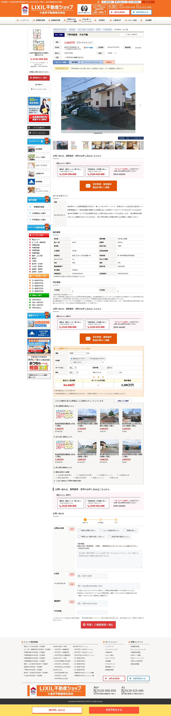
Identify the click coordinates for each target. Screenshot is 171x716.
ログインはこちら (38, 133)
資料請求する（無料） (40, 78)
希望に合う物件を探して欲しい (92, 537)
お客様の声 (117, 20)
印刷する (39, 84)
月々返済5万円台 (37, 283)
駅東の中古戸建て (81, 478)
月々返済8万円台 (37, 291)
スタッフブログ (41, 165)
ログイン (148, 2)
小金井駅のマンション (106, 475)
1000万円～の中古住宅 (62, 664)
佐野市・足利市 (37, 272)
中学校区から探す (39, 220)
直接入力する (78, 362)
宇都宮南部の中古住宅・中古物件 (34, 661)
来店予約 (135, 2)
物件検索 (109, 2)
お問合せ (109, 62)
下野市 (34, 261)
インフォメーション (111, 649)
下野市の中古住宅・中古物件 (33, 670)
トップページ (24, 20)
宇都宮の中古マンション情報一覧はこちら (38, 376)
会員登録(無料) (60, 393)
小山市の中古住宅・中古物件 (33, 675)
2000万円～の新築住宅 (62, 652)
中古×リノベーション (137, 658)
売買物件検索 (40, 20)
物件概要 (75, 62)
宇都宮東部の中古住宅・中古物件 (34, 658)
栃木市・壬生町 (37, 264)
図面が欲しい (132, 530)
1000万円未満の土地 (61, 673)
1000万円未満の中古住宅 (62, 661)
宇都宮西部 (36, 248)
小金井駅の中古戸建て (85, 475)
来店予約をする (142, 12)
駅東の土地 (114, 478)
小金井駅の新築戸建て (65, 475)
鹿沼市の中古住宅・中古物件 (33, 667)
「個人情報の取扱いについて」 (90, 618)
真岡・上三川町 (37, 256)
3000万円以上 (36, 308)
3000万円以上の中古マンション (84, 655)
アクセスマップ (110, 664)
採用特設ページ (110, 667)
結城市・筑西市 (37, 269)
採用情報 (39, 182)
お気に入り (122, 2)
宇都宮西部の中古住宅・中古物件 (34, 655)
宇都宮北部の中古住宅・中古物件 (34, 652)
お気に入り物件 (123, 401)
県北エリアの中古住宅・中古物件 (34, 646)
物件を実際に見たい (88, 530)
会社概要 (149, 20)
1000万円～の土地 (60, 675)
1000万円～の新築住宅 (62, 649)
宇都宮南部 (36, 253)
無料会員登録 (119, 12)
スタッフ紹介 (132, 20)
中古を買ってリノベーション (86, 20)
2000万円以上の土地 (61, 678)
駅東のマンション (98, 478)
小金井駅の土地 (124, 475)
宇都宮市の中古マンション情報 (84, 673)
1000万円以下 (36, 300)
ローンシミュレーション (92, 62)
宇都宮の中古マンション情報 (71, 20)
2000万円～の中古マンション (83, 652)
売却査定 (102, 20)
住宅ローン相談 (136, 655)
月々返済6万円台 (37, 286)
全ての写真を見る (130, 138)
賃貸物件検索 (55, 20)
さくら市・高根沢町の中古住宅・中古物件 (37, 649)
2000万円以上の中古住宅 (62, 667)
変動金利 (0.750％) (79, 359)
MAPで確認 (89, 47)
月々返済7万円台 (37, 288)
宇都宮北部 (36, 245)
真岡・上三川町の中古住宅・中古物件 (36, 664)
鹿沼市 (34, 258)
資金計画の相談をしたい (120, 537)
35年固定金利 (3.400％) (97, 359)
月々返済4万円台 (37, 280)
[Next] (140, 105)
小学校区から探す (39, 213)
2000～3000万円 (37, 305)
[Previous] (56, 105)
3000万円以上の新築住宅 (62, 655)
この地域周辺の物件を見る (72, 49)
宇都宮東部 (36, 250)
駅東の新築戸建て (63, 478)
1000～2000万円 (37, 302)
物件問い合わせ (57, 710)
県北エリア (36, 240)
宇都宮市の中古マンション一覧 (84, 675)
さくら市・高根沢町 (39, 242)
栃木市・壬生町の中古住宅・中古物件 (36, 673)
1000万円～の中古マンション (83, 649)
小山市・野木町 (37, 266)
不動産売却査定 (136, 652)
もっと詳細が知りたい (111, 530)
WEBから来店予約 (136, 661)
